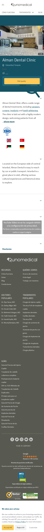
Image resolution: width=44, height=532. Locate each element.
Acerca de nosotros (30, 274)
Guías (3, 277)
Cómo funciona (8, 12)
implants (14, 110)
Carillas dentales (29, 316)
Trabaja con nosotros (30, 281)
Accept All (8, 527)
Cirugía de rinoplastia (30, 343)
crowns (5, 110)
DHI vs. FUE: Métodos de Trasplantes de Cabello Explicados (10, 389)
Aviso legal (27, 277)
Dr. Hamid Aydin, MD (9, 319)
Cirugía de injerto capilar (32, 302)
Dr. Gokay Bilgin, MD (8, 305)
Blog (40, 12)
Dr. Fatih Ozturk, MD (8, 316)
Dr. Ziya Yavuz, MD (8, 302)
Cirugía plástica (28, 350)
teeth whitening (30, 110)
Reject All (20, 527)
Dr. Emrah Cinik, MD (8, 309)
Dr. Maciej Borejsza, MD (10, 323)
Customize (33, 527)
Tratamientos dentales (31, 347)
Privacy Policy (20, 522)
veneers (36, 107)
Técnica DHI (27, 319)
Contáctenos (6, 284)
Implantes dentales (30, 312)
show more (9, 121)
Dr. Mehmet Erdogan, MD (10, 312)
